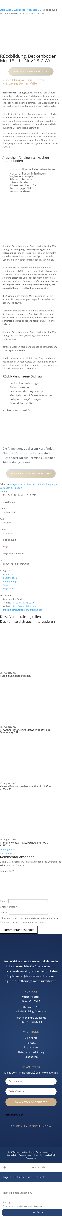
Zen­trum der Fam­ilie (29, 453)
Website (4, 912)
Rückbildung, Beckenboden (15, 675)
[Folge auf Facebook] (59, 581)
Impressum (31, 1047)
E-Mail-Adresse (8, 906)
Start (2, 9)
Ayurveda (17, 484)
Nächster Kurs (7, 853)
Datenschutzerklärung (31, 1052)
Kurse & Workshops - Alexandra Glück (24, 9)
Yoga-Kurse (9, 588)
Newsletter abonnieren (31, 1102)
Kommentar (7, 871)
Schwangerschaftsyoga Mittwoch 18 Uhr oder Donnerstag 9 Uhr (25, 731)
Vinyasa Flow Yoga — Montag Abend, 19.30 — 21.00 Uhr (25, 787)
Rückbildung (44, 484)
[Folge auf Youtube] (41, 1135)
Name (4, 901)
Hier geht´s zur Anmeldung (31, 71)
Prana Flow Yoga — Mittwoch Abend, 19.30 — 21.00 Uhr (25, 844)
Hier (5, 458)
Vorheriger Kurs (8, 849)
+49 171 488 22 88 (31, 1021)
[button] (4, 1167)
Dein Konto (31, 1037)
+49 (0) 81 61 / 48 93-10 (22, 602)
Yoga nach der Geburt (11, 487)
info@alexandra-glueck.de (31, 1017)
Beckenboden (30, 484)
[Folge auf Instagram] (59, 587)
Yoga (54, 484)
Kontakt (31, 1042)
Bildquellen (31, 1057)
